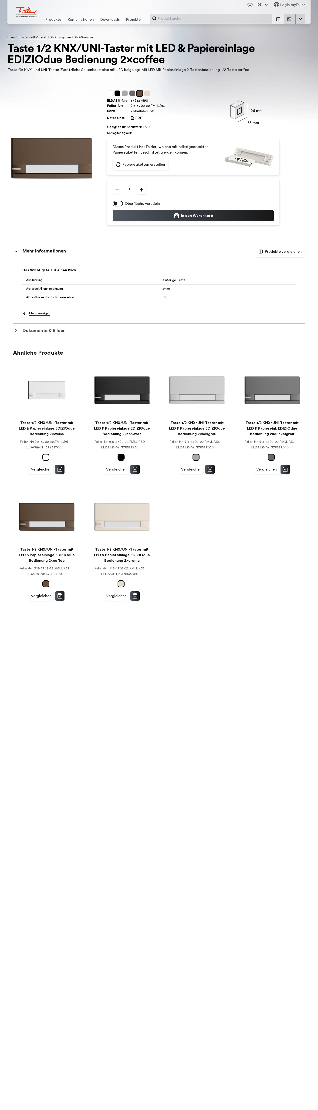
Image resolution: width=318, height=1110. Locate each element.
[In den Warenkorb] (59, 469)
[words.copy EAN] (156, 111)
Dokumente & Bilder (43, 330)
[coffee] (140, 93)
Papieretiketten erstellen (143, 164)
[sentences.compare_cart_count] (278, 19)
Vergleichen (41, 469)
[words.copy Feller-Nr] (168, 106)
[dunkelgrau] (133, 93)
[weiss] (111, 93)
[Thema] (250, 4)
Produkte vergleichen (283, 251)
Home (11, 37)
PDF (138, 118)
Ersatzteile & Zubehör (33, 37)
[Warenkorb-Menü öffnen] (300, 19)
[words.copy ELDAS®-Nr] (150, 101)
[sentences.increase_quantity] (141, 189)
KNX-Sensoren (83, 37)
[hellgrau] (125, 93)
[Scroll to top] (304, 1097)
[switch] (118, 203)
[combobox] (213, 18)
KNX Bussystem (61, 37)
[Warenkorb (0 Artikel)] (290, 19)
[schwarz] (118, 93)
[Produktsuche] (154, 18)
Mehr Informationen (44, 251)
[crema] (148, 93)
